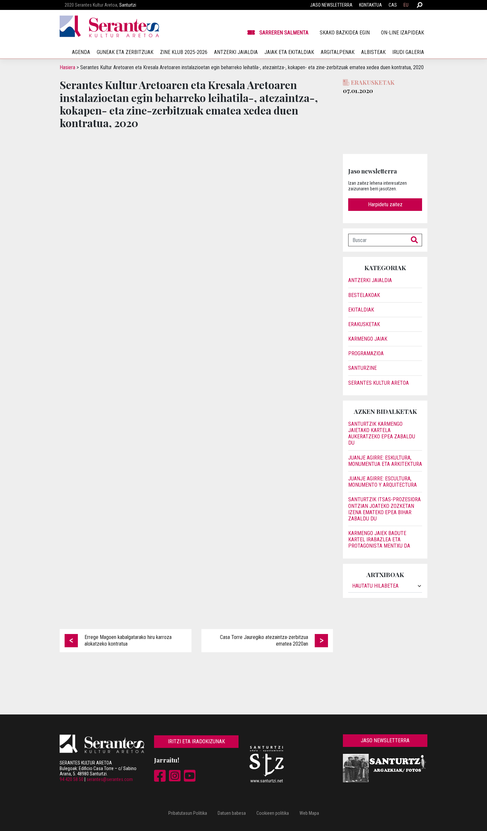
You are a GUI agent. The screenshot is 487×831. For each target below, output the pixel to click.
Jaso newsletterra (331, 5)
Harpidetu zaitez (385, 204)
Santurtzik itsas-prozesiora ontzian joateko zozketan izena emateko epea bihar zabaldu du (384, 509)
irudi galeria (408, 52)
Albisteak (373, 52)
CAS (393, 5)
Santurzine (362, 368)
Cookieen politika (272, 813)
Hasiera (67, 67)
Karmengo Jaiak (367, 339)
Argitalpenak (337, 52)
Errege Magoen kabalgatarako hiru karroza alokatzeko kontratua (128, 640)
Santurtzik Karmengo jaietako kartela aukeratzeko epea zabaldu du (381, 433)
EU (406, 5)
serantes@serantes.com (109, 779)
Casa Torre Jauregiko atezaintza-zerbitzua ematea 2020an (264, 640)
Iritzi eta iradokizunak (196, 741)
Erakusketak (364, 324)
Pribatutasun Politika (187, 813)
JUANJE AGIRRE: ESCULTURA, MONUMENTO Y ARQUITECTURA (382, 481)
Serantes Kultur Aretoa (378, 383)
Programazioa (366, 353)
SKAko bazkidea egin (345, 32)
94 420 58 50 (71, 779)
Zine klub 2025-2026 (183, 52)
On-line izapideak (402, 32)
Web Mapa (309, 813)
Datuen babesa (232, 813)
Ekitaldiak (361, 310)
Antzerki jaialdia (236, 52)
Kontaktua (370, 5)
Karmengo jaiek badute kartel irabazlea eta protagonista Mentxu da (379, 539)
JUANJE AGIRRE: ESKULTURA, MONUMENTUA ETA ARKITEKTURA (385, 461)
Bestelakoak (364, 295)
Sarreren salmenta (283, 32)
